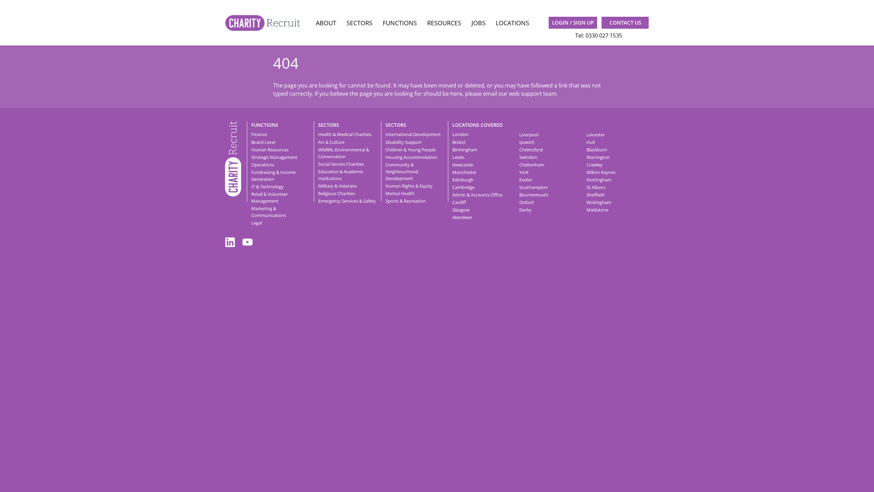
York (523, 172)
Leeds (458, 157)
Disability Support (403, 142)
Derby (525, 210)
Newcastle (462, 165)
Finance (259, 134)
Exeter (525, 180)
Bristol (458, 142)
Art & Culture (331, 142)
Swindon (528, 157)
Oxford (526, 202)
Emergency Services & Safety (347, 201)
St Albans (596, 187)
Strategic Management (274, 157)
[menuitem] (326, 23)
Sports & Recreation (405, 201)
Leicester (596, 135)
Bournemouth (533, 195)
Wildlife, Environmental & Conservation (343, 153)
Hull (591, 142)
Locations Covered (477, 125)
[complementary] (233, 158)
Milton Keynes (601, 172)
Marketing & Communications (268, 211)
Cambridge (463, 187)
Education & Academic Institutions (340, 174)
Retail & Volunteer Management (269, 197)
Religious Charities (336, 193)
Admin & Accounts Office (477, 195)
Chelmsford (531, 150)
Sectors (359, 23)
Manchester (464, 172)
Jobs (478, 23)
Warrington (598, 157)
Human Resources (269, 150)
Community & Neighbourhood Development (401, 171)
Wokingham (599, 202)
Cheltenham (531, 165)
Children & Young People (410, 150)
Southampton (533, 187)
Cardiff (459, 202)
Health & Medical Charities (344, 134)
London (460, 134)
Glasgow (460, 210)
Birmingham (464, 150)
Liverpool (528, 135)
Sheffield (595, 195)
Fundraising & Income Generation (273, 175)
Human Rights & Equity (409, 186)
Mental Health (399, 193)
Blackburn (597, 150)
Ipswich (527, 142)
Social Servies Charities (341, 164)
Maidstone (597, 210)
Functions (400, 23)
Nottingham (599, 180)
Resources (444, 23)
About (326, 23)
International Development (413, 134)
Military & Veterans (337, 186)
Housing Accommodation (411, 157)
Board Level (263, 142)
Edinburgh (463, 180)
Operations (262, 165)
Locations (512, 23)
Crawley (595, 165)
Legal (256, 223)
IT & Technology (267, 186)
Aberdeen (462, 217)
